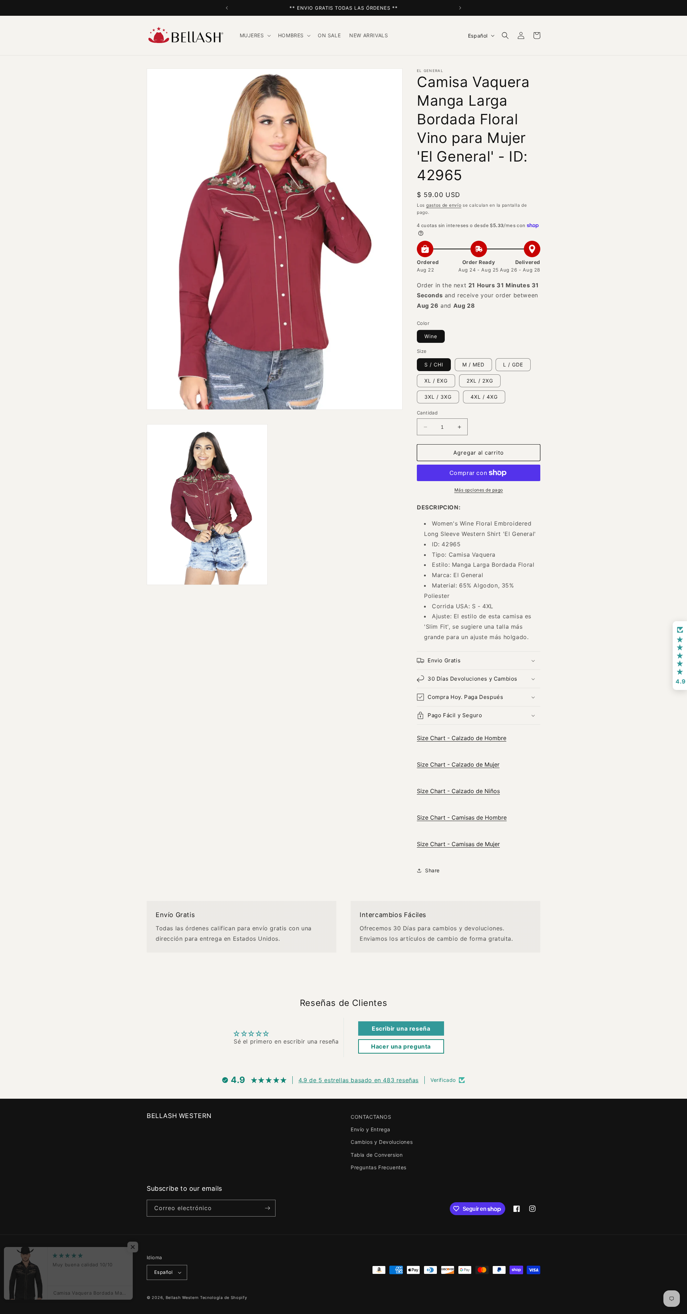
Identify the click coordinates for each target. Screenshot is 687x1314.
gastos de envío (444, 205)
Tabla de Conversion (377, 1155)
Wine (430, 336)
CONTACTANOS (371, 1117)
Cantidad (427, 413)
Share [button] (432, 870)
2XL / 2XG (480, 381)
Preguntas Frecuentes (378, 1167)
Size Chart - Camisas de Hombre (462, 817)
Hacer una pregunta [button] (401, 1046)
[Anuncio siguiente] (460, 8)
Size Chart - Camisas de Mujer (458, 844)
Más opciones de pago (478, 490)
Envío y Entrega (370, 1129)
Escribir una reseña (401, 1028)
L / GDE (513, 364)
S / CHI (433, 364)
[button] (254, 35)
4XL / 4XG (484, 397)
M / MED (473, 364)
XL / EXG (436, 381)
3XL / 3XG (438, 397)
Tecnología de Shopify (223, 1297)
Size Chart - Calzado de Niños (458, 791)
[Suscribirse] (267, 1208)
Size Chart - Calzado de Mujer (458, 764)
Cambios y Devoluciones (382, 1142)
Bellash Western (182, 1297)
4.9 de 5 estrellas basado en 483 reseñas (358, 1080)
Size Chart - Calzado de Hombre (461, 738)
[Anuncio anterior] (227, 8)
